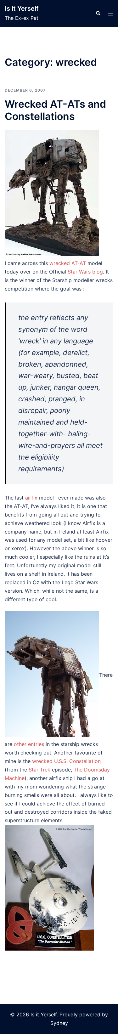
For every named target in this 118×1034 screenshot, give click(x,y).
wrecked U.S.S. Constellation (66, 761)
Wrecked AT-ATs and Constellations (55, 110)
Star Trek (39, 769)
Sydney (59, 1023)
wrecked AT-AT (67, 263)
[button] (97, 13)
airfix (32, 497)
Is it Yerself (22, 8)
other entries (29, 744)
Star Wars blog (85, 271)
